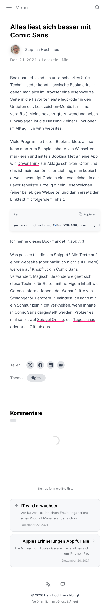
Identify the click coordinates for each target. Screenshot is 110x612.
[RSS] (47, 584)
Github (36, 326)
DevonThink (28, 163)
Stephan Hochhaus (42, 49)
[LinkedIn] (50, 365)
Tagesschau (84, 319)
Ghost (61, 601)
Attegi (73, 601)
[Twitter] (30, 365)
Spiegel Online (50, 319)
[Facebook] (40, 365)
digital (36, 378)
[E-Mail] (61, 365)
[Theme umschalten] (62, 584)
